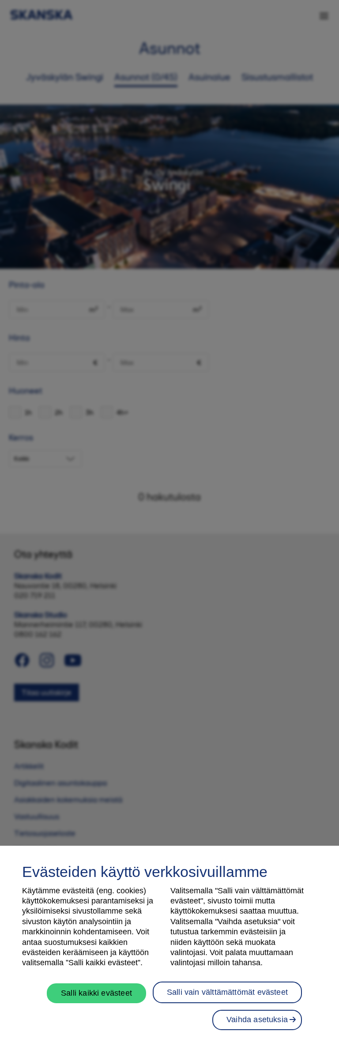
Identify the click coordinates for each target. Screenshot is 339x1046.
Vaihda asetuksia (257, 1019)
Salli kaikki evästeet (96, 993)
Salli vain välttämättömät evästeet (227, 992)
